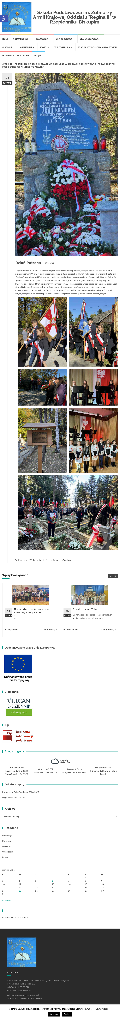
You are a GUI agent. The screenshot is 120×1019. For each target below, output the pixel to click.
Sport (43, 47)
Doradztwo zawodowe (15, 55)
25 (20, 890)
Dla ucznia (42, 38)
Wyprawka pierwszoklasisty (15, 797)
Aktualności (20, 38)
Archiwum (26, 47)
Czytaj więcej (102, 1008)
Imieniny (6, 917)
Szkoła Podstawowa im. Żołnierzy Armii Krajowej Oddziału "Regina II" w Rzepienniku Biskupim (74, 17)
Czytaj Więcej (48, 629)
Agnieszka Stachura (62, 560)
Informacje (7, 835)
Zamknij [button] (67, 1014)
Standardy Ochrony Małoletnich (97, 47)
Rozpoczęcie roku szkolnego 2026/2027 (20, 792)
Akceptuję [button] (54, 1014)
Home (5, 38)
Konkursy (6, 841)
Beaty (13, 917)
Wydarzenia (35, 560)
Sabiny (25, 917)
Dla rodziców (64, 38)
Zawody (6, 857)
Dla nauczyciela (89, 38)
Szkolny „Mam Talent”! (87, 609)
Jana (19, 917)
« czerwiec (7, 900)
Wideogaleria (62, 47)
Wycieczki (6, 846)
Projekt (38, 55)
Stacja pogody (14, 751)
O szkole (7, 47)
